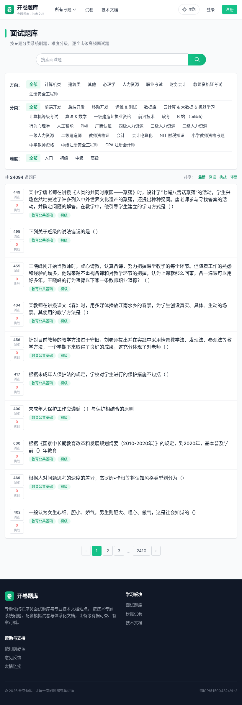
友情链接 (13, 666)
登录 (211, 9)
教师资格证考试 (207, 84)
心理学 (109, 84)
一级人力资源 (41, 135)
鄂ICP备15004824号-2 (218, 690)
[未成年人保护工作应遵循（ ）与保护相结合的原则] (121, 418)
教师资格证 (99, 135)
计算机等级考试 (43, 116)
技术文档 (110, 9)
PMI (84, 125)
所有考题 (63, 9)
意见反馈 (13, 657)
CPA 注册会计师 (120, 144)
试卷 (89, 9)
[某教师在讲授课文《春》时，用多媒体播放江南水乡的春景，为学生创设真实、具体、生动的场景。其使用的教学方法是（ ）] (121, 314)
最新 (201, 177)
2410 (141, 550)
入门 (49, 157)
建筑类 (74, 84)
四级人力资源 (131, 125)
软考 (166, 116)
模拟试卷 (134, 613)
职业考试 (154, 84)
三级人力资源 (163, 125)
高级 (95, 157)
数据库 (150, 106)
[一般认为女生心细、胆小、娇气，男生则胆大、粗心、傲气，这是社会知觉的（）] (121, 521)
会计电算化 (142, 135)
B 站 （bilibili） (191, 116)
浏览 (212, 177)
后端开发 (76, 106)
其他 (92, 84)
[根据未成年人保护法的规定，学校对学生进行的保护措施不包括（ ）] (121, 383)
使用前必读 (15, 648)
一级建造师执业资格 (112, 116)
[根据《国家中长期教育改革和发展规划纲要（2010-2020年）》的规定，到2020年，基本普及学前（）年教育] (121, 452)
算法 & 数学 (76, 116)
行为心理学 (39, 125)
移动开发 (100, 106)
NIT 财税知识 (172, 135)
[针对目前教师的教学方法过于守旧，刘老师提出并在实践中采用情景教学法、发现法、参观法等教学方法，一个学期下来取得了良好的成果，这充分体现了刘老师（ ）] (121, 349)
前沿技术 (146, 116)
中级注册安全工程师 (79, 144)
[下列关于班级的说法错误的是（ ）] (121, 240)
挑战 (223, 177)
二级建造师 (71, 135)
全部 (33, 84)
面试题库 (134, 604)
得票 (233, 177)
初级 (64, 157)
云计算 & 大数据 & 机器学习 (189, 106)
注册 (229, 9)
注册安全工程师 (43, 93)
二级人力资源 (194, 125)
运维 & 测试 (126, 106)
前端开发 (53, 106)
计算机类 (53, 84)
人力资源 (130, 84)
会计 (121, 135)
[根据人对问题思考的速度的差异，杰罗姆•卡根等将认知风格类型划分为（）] (121, 487)
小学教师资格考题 (208, 135)
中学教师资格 (41, 144)
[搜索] (197, 59)
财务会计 (178, 84)
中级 (79, 157)
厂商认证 (103, 125)
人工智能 (65, 125)
